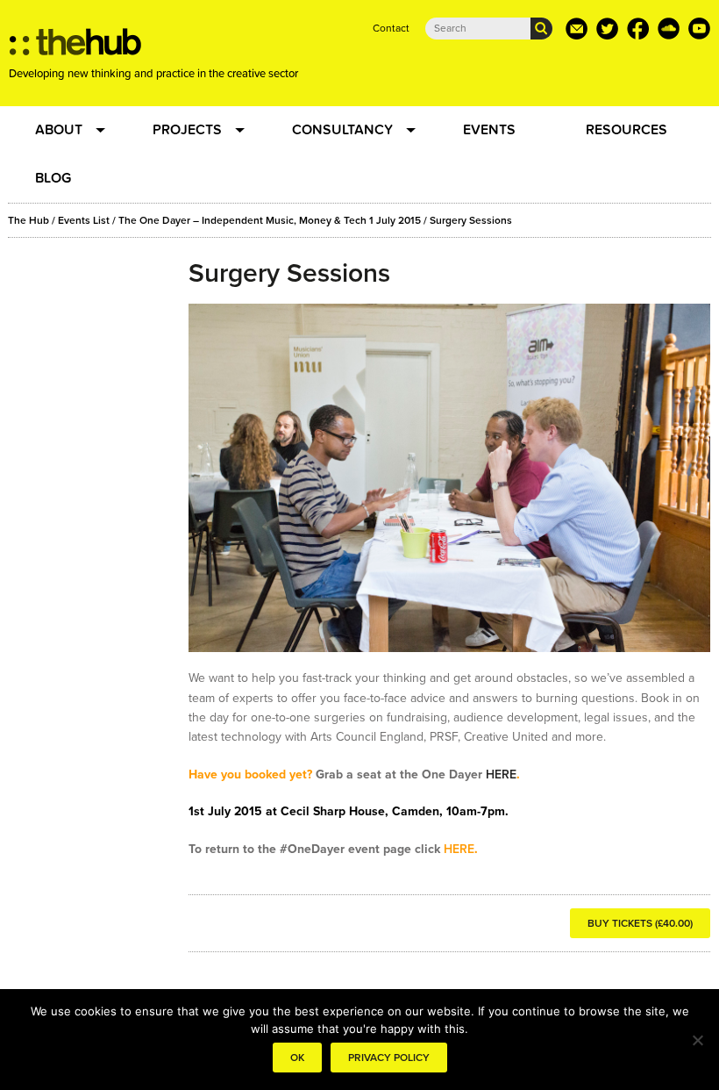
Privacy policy (389, 1057)
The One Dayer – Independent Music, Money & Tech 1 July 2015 (269, 220)
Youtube (699, 28)
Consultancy (342, 130)
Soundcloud (669, 28)
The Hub (28, 220)
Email (576, 28)
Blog (53, 178)
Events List (84, 220)
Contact (391, 28)
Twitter (607, 28)
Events (489, 130)
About (58, 130)
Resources (626, 130)
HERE (501, 774)
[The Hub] (75, 46)
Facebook (638, 28)
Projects (187, 130)
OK (297, 1057)
